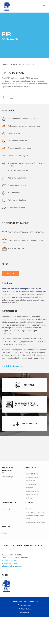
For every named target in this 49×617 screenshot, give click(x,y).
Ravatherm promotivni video (35, 522)
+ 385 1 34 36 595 (9, 563)
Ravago (6, 586)
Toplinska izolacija (32, 477)
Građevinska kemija (32, 491)
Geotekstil (29, 498)
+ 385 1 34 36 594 (9, 560)
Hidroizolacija (30, 481)
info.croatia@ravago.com (12, 566)
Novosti (28, 509)
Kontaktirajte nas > (12, 366)
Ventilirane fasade (32, 494)
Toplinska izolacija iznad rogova (25, 240)
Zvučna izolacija (31, 484)
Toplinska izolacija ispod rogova (26, 232)
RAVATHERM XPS (32, 474)
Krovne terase (16, 248)
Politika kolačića (25, 609)
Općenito (10, 273)
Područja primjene (8, 476)
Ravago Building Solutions (35, 512)
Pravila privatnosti (24, 605)
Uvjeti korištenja (24, 612)
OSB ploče (29, 488)
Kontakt (4, 533)
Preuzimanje (6, 509)
